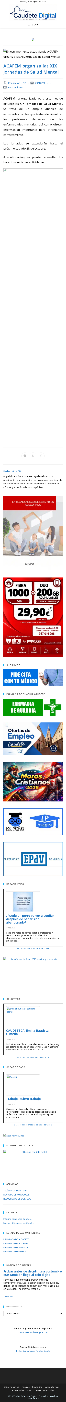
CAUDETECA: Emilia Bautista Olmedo (27, 1032)
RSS (29, 1390)
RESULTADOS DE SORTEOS (17, 1198)
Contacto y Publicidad (44, 1390)
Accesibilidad (18, 1390)
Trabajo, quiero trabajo (23, 1099)
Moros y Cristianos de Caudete (19, 1222)
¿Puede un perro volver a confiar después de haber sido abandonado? (30, 919)
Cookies (25, 1387)
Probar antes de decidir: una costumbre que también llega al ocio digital (32, 1273)
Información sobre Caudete (17, 1218)
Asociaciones (16, 87)
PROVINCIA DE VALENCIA (15, 1247)
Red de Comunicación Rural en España (33, 1351)
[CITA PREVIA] (33, 677)
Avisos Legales (52, 1387)
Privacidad (37, 1387)
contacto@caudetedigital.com (33, 1332)
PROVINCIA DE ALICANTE (15, 1243)
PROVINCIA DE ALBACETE (16, 1239)
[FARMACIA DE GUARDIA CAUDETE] (33, 707)
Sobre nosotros (11, 1387)
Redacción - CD (17, 83)
